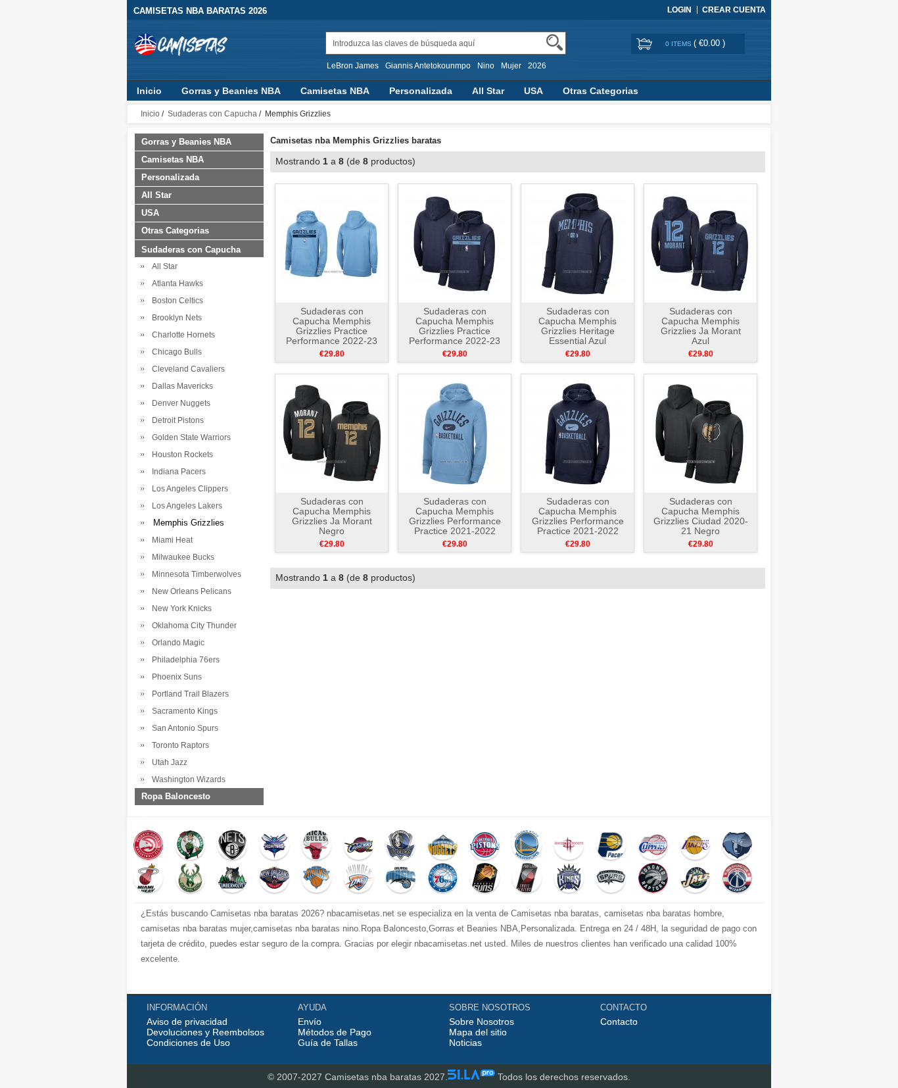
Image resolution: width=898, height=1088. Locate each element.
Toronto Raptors (178, 745)
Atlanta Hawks (175, 283)
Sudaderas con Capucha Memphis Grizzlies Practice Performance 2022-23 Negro (454, 331)
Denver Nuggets (179, 403)
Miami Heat (170, 540)
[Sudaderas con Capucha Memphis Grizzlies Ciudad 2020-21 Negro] (700, 433)
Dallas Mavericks (180, 386)
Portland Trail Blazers (188, 694)
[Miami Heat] (148, 879)
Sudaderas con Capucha (212, 113)
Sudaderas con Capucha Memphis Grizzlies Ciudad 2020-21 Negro (700, 516)
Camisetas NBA (334, 91)
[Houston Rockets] (569, 846)
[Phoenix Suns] (485, 879)
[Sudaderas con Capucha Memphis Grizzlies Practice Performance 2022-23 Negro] (455, 242)
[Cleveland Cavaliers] (358, 846)
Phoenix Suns (175, 676)
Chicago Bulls (175, 352)
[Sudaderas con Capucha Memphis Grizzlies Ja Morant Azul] (700, 242)
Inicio (149, 91)
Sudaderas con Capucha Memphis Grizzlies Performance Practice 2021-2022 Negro (578, 521)
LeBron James (353, 65)
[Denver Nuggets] (443, 846)
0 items (679, 43)
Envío (309, 1021)
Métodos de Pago (334, 1032)
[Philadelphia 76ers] (443, 879)
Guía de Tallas (328, 1042)
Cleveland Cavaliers (186, 369)
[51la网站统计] (471, 1077)
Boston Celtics (175, 300)
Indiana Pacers (177, 471)
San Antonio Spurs (183, 728)
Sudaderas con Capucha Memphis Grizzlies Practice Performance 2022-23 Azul (331, 331)
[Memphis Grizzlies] (737, 846)
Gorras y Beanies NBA (231, 91)
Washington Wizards (186, 779)
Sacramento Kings (183, 711)
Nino (485, 65)
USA (533, 91)
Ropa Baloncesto (175, 796)
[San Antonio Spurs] (611, 879)
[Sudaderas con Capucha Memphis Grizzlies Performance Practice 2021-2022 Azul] (455, 433)
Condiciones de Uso (188, 1042)
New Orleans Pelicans (189, 591)
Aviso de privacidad (187, 1021)
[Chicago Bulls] (316, 846)
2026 (537, 65)
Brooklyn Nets (175, 317)
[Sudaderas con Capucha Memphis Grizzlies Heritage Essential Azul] (577, 242)
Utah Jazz (167, 762)
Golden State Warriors (189, 437)
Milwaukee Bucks (181, 557)
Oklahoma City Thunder (192, 625)
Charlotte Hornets (181, 334)
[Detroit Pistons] (485, 846)
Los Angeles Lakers (185, 505)
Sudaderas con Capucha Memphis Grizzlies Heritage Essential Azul (577, 326)
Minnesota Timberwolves (194, 574)
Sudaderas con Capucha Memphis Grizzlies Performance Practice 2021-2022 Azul (455, 521)
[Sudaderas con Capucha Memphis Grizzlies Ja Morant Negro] (332, 433)
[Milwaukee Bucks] (190, 879)
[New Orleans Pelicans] (274, 879)
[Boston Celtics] (190, 846)
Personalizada (420, 91)
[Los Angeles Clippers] (653, 846)
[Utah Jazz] (695, 879)
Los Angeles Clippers (188, 488)
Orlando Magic (176, 642)
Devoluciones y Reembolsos (205, 1032)
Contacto (619, 1021)
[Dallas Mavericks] (400, 846)
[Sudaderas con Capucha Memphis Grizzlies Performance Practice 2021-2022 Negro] (577, 433)
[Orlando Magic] (400, 879)
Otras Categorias (600, 91)
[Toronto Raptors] (653, 879)
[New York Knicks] (316, 879)
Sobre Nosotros (481, 1021)
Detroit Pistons (176, 420)
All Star (488, 91)
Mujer (511, 65)
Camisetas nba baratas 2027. (386, 1077)
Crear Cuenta (734, 9)
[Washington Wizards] (737, 879)
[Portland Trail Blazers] (527, 879)
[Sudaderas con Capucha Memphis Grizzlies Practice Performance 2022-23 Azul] (332, 242)
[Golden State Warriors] (527, 846)
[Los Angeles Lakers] (695, 846)
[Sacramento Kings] (569, 879)
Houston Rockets (180, 454)
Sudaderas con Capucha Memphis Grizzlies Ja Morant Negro (332, 516)
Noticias (465, 1042)
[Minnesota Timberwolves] (232, 879)
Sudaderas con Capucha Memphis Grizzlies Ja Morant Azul (701, 326)
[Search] (554, 42)
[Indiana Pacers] (611, 846)
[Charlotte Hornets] (274, 846)
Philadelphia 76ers (184, 659)
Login (679, 9)
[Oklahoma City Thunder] (358, 879)
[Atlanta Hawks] (148, 846)
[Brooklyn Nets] (232, 846)
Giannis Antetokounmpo (428, 65)
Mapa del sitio (478, 1032)
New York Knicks (180, 608)
